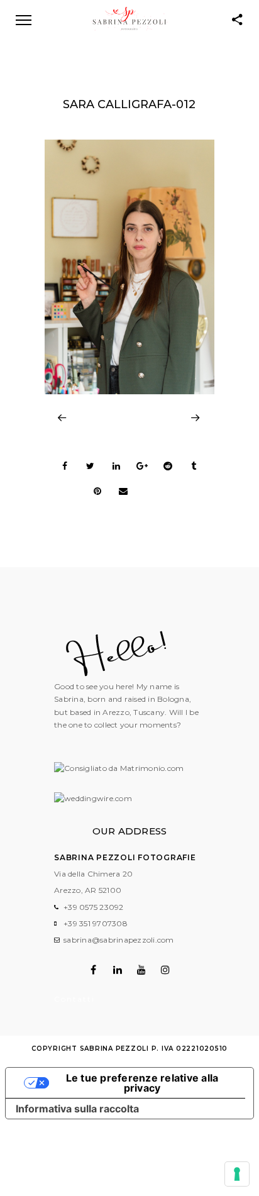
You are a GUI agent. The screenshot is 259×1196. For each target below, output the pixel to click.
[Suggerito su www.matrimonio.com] (119, 768)
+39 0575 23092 (93, 907)
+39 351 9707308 (95, 923)
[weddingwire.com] (93, 798)
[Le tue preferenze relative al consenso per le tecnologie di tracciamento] (237, 1174)
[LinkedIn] (117, 970)
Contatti (74, 999)
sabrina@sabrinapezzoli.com (118, 939)
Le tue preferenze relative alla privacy (142, 1082)
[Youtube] (142, 970)
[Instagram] (166, 970)
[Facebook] (93, 970)
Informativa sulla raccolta (77, 1108)
